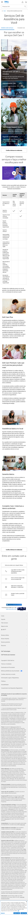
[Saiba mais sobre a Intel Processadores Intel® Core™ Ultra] (21, 608)
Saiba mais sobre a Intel (11, 609)
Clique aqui (10, 808)
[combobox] (14, 6)
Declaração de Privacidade (8, 667)
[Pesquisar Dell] (25, 6)
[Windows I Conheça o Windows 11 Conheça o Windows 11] (14, 604)
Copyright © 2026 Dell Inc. (7, 660)
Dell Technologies (5, 651)
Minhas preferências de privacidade (10, 671)
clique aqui (22, 824)
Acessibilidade (4, 684)
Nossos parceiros (5, 642)
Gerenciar (3, 913)
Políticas (3, 681)
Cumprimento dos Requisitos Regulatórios (11, 688)
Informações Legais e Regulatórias (10, 677)
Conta (2, 616)
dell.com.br (13, 727)
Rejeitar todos (16, 913)
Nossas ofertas (5, 635)
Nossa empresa (5, 638)
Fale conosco (4, 623)
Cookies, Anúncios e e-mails (8, 674)
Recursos (3, 645)
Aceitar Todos (23, 913)
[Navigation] (2, 2)
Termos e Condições (6, 664)
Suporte (3, 619)
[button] (22, 2)
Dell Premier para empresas (8, 654)
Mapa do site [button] (4, 626)
